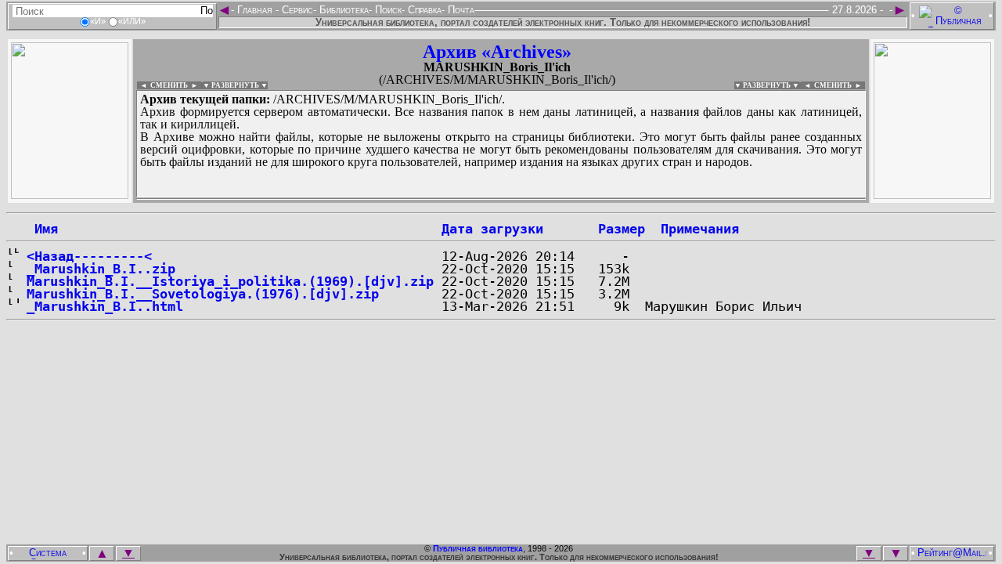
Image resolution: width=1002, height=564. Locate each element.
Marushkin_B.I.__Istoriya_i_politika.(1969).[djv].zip (230, 281)
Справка (423, 10)
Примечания (700, 229)
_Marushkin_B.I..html (105, 306)
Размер (621, 229)
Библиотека (342, 10)
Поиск (387, 10)
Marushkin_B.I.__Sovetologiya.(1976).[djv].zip (203, 294)
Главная (255, 10)
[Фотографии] (69, 194)
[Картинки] (932, 194)
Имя (42, 229)
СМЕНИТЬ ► (839, 85)
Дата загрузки (492, 229)
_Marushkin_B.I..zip (101, 269)
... (501, 199)
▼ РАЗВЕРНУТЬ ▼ (235, 85)
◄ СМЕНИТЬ (162, 85)
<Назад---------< (89, 256)
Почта (459, 10)
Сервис (296, 10)
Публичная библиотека (478, 548)
